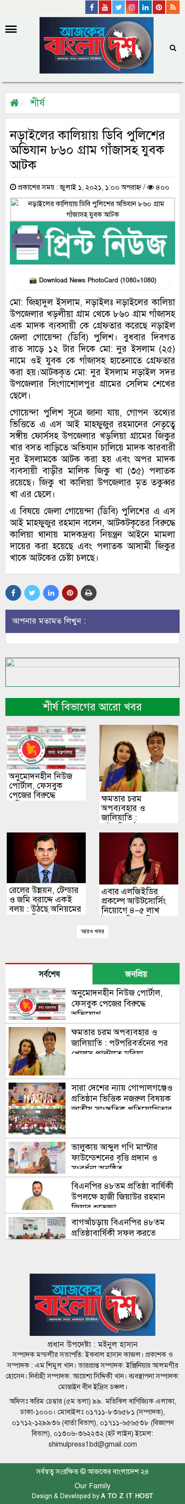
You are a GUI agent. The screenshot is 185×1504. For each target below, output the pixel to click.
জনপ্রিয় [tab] (136, 974)
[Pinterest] (159, 7)
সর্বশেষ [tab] (49, 974)
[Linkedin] (146, 7)
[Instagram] (132, 7)
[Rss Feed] (173, 7)
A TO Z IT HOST (127, 1496)
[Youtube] (105, 7)
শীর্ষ (37, 103)
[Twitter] (119, 7)
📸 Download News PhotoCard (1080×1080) (92, 280)
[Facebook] (92, 7)
